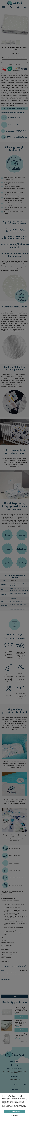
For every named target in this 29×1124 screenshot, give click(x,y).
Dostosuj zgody (14, 1115)
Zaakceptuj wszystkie (14, 1111)
